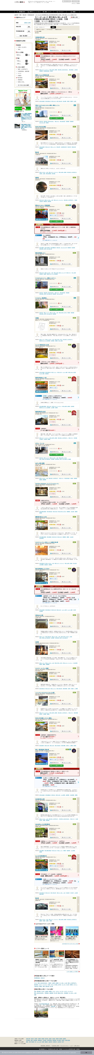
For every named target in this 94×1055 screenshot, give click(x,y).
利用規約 (60, 1049)
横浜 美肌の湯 (48, 101)
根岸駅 (71, 478)
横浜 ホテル (57, 121)
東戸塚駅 (75, 438)
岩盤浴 (71, 984)
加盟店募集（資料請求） (46, 1045)
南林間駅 (67, 795)
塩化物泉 (66, 993)
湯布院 (63, 1040)
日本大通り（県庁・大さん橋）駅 (45, 248)
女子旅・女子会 (57, 984)
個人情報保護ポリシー (43, 1049)
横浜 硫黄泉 (41, 745)
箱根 (32, 1040)
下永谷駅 (41, 439)
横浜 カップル (53, 147)
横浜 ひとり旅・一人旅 (43, 172)
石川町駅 (52, 459)
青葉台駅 (46, 564)
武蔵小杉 (43, 978)
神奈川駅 (69, 147)
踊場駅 (40, 920)
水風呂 (49, 983)
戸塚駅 (50, 920)
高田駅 (40, 664)
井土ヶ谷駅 (74, 272)
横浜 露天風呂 (62, 121)
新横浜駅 (45, 201)
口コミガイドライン (65, 1045)
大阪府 (50, 1038)
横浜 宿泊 (41, 121)
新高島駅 (67, 121)
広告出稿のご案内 (55, 1045)
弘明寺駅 (41, 274)
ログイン (74, 3)
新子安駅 (53, 173)
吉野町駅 (75, 478)
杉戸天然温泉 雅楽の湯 (44, 1003)
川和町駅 (50, 564)
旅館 (35, 994)
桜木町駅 (73, 247)
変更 (29, 26)
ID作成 (78, 3)
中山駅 (75, 101)
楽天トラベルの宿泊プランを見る (56, 118)
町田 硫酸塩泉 (48, 795)
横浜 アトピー (54, 372)
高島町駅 (71, 121)
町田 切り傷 (58, 795)
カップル (64, 984)
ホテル (52, 984)
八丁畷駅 (76, 688)
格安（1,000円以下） (72, 983)
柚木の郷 (53, 1006)
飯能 (43, 1041)
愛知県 (60, 1038)
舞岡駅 (49, 439)
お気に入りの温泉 (66, 1)
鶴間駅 (76, 795)
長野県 (57, 1038)
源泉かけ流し (60, 993)
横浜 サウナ (68, 272)
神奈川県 (28, 1038)
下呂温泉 (44, 1040)
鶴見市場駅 (65, 688)
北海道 (53, 1038)
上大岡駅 (52, 407)
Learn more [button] (73, 1052)
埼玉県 (32, 1038)
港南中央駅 (41, 894)
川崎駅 (44, 820)
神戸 (63, 1041)
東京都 (46, 1038)
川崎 (30, 1041)
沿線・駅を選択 (23, 35)
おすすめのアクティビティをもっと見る (70, 943)
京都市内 (55, 1041)
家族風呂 (20, 79)
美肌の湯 (47, 986)
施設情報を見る (55, 50)
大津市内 (59, 1041)
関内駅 (69, 312)
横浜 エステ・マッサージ (44, 69)
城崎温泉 (40, 1040)
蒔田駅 (45, 274)
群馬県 (42, 1038)
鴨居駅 (71, 101)
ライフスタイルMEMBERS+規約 (69, 1049)
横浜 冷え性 (53, 101)
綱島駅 (76, 511)
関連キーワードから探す (20, 1043)
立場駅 (47, 920)
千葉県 (35, 1038)
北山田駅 (41, 611)
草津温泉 (28, 1040)
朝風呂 (40, 986)
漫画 (44, 986)
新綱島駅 (68, 511)
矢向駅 (77, 819)
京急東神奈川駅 (64, 147)
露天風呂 (36, 984)
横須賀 (32, 1041)
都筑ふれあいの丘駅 (72, 372)
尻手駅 (69, 688)
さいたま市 (39, 1041)
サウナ (35, 983)
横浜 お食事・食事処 (53, 69)
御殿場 (46, 1041)
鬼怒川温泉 (67, 1040)
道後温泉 (54, 1040)
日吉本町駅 (41, 538)
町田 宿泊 (53, 795)
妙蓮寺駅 (49, 201)
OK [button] (86, 1052)
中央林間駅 (72, 795)
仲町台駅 (47, 373)
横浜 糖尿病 (49, 537)
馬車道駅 (69, 247)
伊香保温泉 (49, 1040)
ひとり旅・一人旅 (63, 983)
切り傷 (51, 986)
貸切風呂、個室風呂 (49, 993)
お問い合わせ (77, 1045)
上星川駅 (76, 69)
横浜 (27, 1041)
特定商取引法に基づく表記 (53, 1049)
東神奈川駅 (74, 147)
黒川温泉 (59, 1040)
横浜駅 (47, 122)
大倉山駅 (41, 201)
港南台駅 (68, 892)
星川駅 (51, 71)
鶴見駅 (72, 688)
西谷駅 (68, 101)
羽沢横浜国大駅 (46, 71)
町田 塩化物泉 (42, 795)
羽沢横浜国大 (37, 978)
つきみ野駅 (63, 795)
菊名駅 (76, 200)
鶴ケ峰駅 (64, 101)
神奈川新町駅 (48, 173)
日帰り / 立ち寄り (22, 47)
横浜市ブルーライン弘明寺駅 (52, 274)
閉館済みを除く (58, 29)
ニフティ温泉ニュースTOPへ (72, 971)
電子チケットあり (40, 29)
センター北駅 (41, 373)
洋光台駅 (72, 892)
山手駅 (71, 636)
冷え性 (67, 984)
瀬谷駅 (40, 851)
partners (28, 1052)
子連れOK (36, 986)
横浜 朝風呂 (71, 69)
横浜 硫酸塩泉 (53, 247)
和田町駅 (41, 71)
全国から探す (27, 22)
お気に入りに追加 (67, 50)
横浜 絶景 (58, 147)
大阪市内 (50, 1041)
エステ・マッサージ (43, 984)
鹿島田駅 (47, 820)
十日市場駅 (41, 564)
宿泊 (49, 984)
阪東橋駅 (44, 479)
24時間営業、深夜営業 (23, 71)
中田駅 (44, 920)
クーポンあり (50, 29)
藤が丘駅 (75, 563)
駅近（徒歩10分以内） (43, 983)
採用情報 (78, 1049)
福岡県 (64, 1038)
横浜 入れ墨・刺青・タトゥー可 (60, 272)
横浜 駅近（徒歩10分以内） (63, 69)
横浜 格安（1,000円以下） (72, 172)
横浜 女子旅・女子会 (63, 312)
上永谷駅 (45, 439)
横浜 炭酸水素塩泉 (42, 406)
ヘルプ (71, 1045)
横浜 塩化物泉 (42, 101)
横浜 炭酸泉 (41, 247)
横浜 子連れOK (59, 101)
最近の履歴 (76, 1)
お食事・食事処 (55, 983)
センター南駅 (65, 372)
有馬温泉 (35, 1040)
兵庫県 (39, 1038)
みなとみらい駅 (42, 122)
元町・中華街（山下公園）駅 (44, 459)
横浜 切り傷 (55, 511)
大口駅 (44, 173)
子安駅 (40, 173)
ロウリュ (75, 984)
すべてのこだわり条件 (23, 85)
